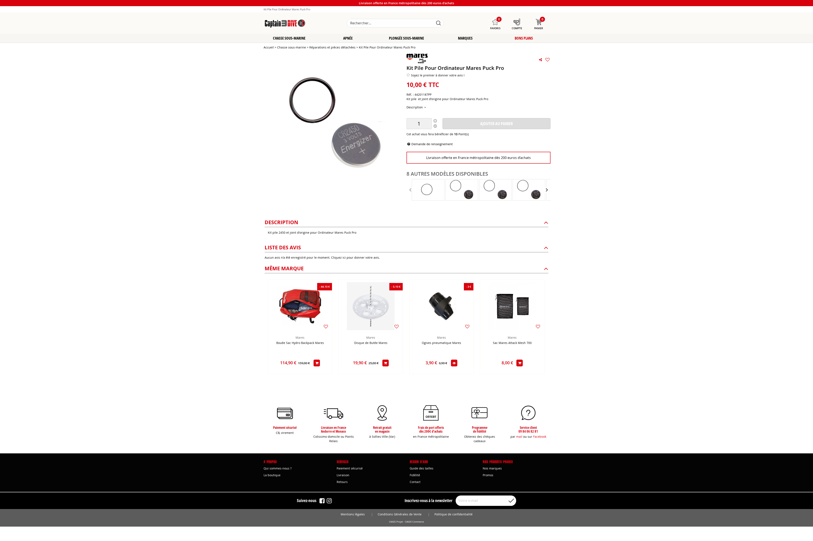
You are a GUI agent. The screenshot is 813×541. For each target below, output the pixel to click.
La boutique (272, 475)
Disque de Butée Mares (370, 343)
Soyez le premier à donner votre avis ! (438, 75)
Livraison (343, 475)
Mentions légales (353, 514)
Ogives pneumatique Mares (441, 343)
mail (519, 437)
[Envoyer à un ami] (540, 60)
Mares (300, 337)
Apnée (348, 38)
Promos (488, 475)
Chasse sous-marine (289, 38)
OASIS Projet (396, 521)
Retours (342, 482)
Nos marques (492, 468)
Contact (415, 482)
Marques (465, 38)
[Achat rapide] (317, 363)
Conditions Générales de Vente (400, 514)
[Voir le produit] (454, 363)
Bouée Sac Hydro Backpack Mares (300, 343)
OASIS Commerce (414, 521)
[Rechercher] (438, 23)
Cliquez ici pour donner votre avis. (355, 257)
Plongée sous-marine (406, 38)
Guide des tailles (421, 468)
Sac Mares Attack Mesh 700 (512, 343)
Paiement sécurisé (350, 468)
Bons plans (524, 38)
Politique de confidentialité (453, 514)
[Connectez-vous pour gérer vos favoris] (547, 60)
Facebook (539, 437)
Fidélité (415, 475)
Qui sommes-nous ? (278, 468)
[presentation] (410, 190)
